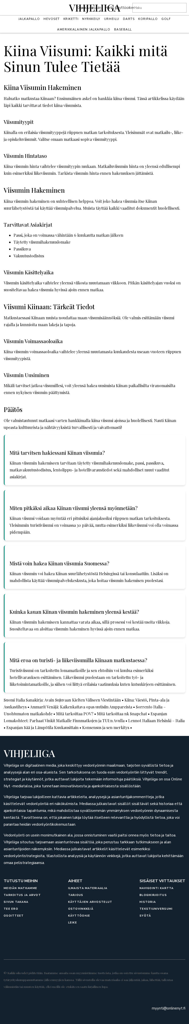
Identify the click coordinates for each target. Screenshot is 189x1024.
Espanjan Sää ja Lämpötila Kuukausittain (42, 727)
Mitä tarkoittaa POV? (74, 713)
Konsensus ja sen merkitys (105, 727)
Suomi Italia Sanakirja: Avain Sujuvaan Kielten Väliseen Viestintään (62, 699)
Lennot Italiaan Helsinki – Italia (156, 720)
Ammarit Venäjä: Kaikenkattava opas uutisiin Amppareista (81, 706)
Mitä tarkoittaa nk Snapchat (122, 713)
